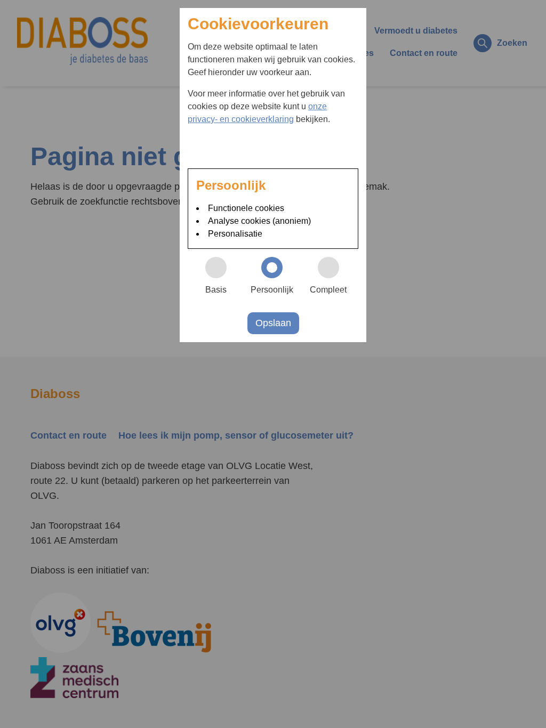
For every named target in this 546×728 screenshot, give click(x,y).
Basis (216, 289)
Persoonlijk (272, 289)
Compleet (328, 289)
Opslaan (273, 323)
